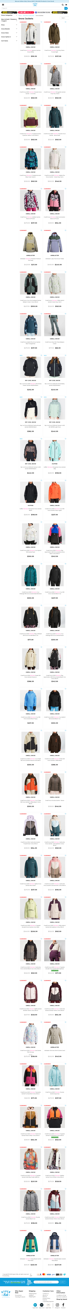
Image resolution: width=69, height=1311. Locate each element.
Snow (20, 15)
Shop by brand (61, 1299)
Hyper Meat (48, 1307)
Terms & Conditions (61, 1297)
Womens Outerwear (28, 15)
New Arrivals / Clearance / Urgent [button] (9, 20)
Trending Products (20, 1297)
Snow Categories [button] (6, 15)
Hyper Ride (35, 1307)
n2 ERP (31, 1274)
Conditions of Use (61, 1295)
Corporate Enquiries (48, 1301)
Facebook (63, 1307)
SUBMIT (62, 1282)
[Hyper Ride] (33, 4)
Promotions (18, 1295)
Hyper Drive (41, 1307)
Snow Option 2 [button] (6, 37)
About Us (45, 1295)
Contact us (46, 1293)
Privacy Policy (46, 1298)
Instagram (57, 1307)
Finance (45, 1299)
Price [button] (3, 25)
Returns (45, 1296)
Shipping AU (32, 1296)
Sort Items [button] (4, 41)
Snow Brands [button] (5, 29)
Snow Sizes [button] (5, 33)
